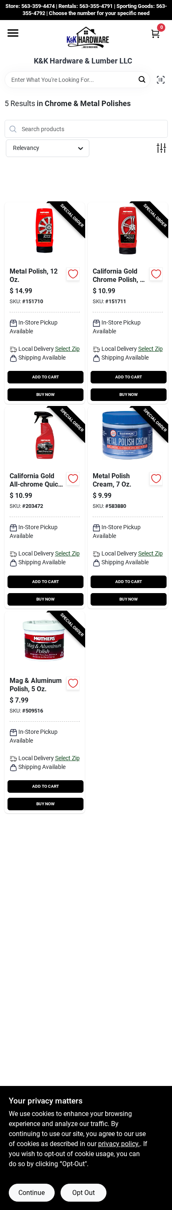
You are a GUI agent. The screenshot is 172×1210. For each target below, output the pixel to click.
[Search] (143, 79)
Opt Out (83, 1193)
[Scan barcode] (161, 80)
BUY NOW (45, 394)
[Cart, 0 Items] (155, 33)
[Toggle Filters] (161, 148)
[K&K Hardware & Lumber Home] (86, 38)
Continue (31, 1193)
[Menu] (13, 33)
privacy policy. (119, 1144)
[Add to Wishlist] (73, 274)
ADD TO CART (45, 377)
